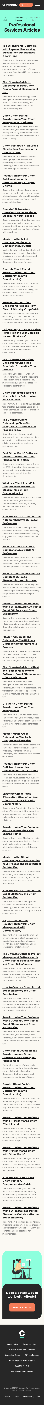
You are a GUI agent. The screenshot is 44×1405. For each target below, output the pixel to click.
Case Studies (12, 1344)
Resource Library (30, 1344)
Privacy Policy (28, 1396)
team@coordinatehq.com (22, 1371)
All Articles (5, 19)
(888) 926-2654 (22, 1366)
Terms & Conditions (11, 1396)
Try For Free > (26, 5)
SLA (38, 1396)
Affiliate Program (32, 1355)
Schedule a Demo (12, 1355)
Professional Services (18, 19)
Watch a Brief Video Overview (22, 1350)
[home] (9, 4)
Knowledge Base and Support (22, 1360)
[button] (37, 5)
